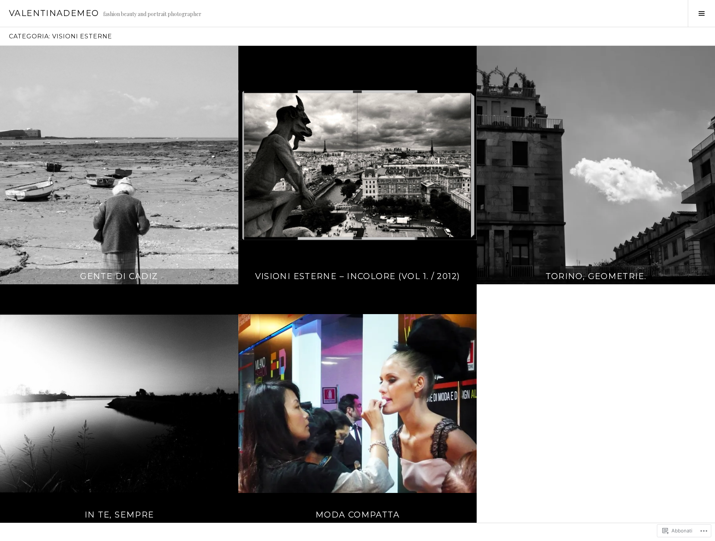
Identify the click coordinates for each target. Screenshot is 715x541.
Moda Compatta (357, 515)
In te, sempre (119, 515)
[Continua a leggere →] (119, 165)
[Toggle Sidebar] (701, 13)
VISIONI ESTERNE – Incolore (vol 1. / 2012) (357, 276)
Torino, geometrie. (596, 276)
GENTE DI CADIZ (119, 276)
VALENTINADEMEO (54, 13)
